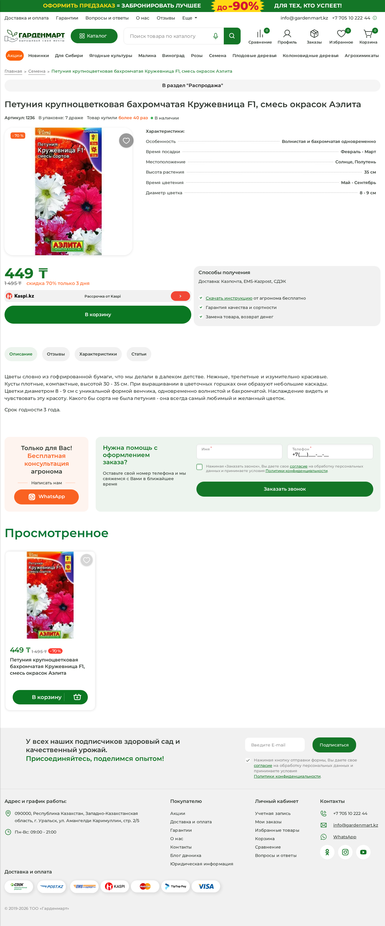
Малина (147, 55)
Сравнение (268, 847)
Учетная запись (273, 813)
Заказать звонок (285, 489)
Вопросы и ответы (107, 18)
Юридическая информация (201, 864)
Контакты (181, 847)
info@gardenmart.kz (355, 825)
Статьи (138, 354)
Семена (217, 55)
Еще (187, 18)
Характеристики (98, 354)
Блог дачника (185, 855)
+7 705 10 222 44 (350, 813)
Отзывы (166, 18)
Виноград (173, 55)
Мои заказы (268, 822)
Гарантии (67, 18)
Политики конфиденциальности (297, 471)
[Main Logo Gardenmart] (35, 36)
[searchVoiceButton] (215, 36)
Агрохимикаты (362, 55)
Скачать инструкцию (229, 298)
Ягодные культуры (110, 55)
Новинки (38, 55)
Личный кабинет (276, 801)
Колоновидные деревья (311, 55)
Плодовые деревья (255, 55)
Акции (177, 813)
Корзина (265, 838)
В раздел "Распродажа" (192, 85)
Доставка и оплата (27, 18)
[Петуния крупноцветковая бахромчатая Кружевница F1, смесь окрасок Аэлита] (50, 595)
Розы (197, 55)
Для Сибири (69, 55)
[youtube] (363, 852)
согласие (299, 466)
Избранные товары (277, 830)
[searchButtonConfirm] (232, 36)
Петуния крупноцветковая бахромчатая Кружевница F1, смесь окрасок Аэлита (47, 666)
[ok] (327, 852)
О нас (142, 18)
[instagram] (345, 852)
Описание (20, 354)
